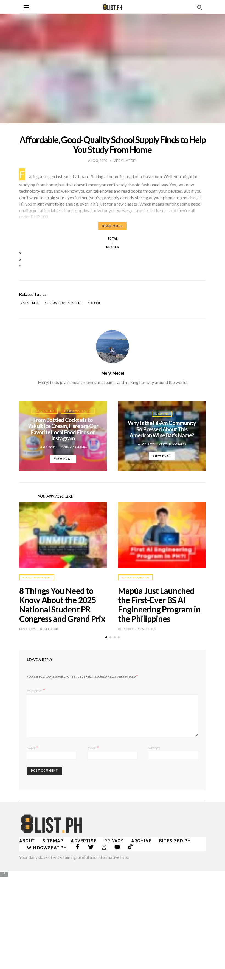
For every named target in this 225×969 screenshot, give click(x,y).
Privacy (113, 840)
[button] (106, 637)
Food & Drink (44, 410)
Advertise (83, 840)
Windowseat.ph (47, 847)
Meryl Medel (112, 373)
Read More (112, 225)
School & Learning (36, 577)
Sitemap (52, 840)
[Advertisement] (112, 916)
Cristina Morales (172, 444)
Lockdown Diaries (78, 410)
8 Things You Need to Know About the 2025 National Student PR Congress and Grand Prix (62, 604)
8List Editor (49, 629)
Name (32, 747)
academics (31, 302)
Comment (34, 690)
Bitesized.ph (175, 840)
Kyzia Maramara (73, 447)
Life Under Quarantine (64, 302)
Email (93, 747)
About (27, 840)
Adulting (162, 413)
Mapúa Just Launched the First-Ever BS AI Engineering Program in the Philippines (159, 604)
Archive (141, 840)
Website (154, 748)
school (95, 302)
